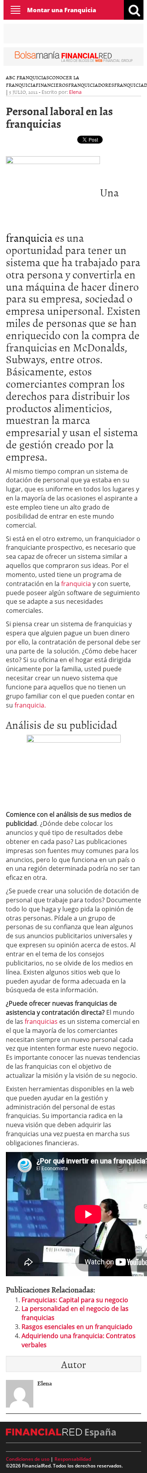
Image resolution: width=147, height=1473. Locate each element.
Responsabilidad (72, 1459)
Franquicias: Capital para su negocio (75, 1300)
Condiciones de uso (27, 1459)
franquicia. (29, 705)
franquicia (29, 237)
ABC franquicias (27, 77)
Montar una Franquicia (61, 10)
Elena (75, 91)
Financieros (52, 85)
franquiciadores (91, 85)
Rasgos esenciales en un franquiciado (77, 1326)
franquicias (42, 1021)
